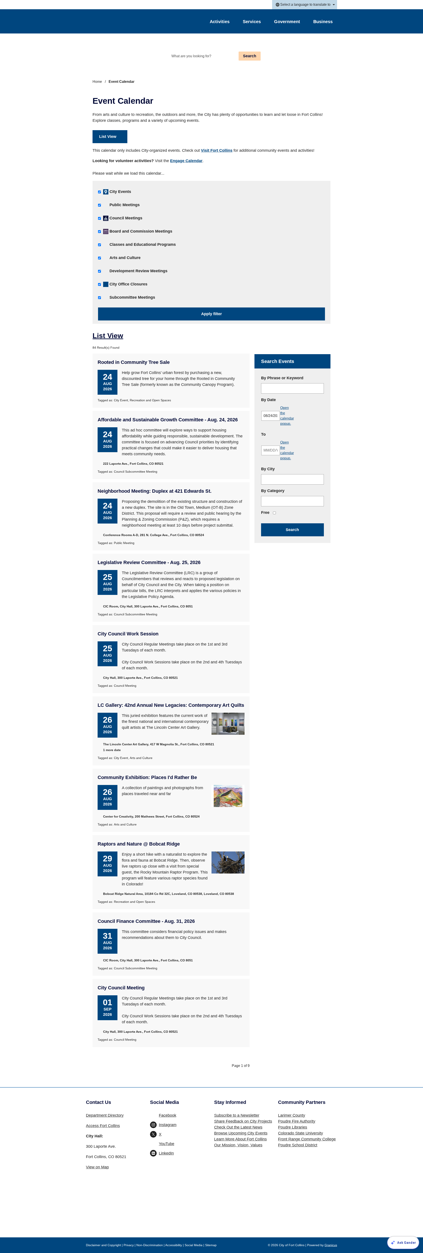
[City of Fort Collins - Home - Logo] (112, 21)
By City (268, 469)
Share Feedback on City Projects (243, 1121)
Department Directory (105, 1115)
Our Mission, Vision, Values (238, 1145)
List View (107, 136)
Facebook (167, 1115)
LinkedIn (166, 1153)
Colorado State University (300, 1133)
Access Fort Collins (103, 1125)
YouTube (166, 1144)
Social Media (193, 1245)
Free (265, 512)
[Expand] (235, 22)
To (276, 434)
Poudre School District (297, 1145)
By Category (272, 491)
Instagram (167, 1125)
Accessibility (173, 1245)
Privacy (129, 1245)
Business (323, 21)
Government (287, 21)
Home (97, 81)
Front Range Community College (307, 1139)
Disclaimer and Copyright (103, 1245)
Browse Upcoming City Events (240, 1133)
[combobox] (304, 4)
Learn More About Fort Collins (240, 1139)
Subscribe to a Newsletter (236, 1115)
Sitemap (211, 1245)
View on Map (97, 1167)
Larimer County (291, 1115)
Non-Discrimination (149, 1245)
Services (252, 21)
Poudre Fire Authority (296, 1121)
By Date (281, 399)
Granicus (331, 1245)
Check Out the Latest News (238, 1127)
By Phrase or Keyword (282, 378)
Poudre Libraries (292, 1127)
